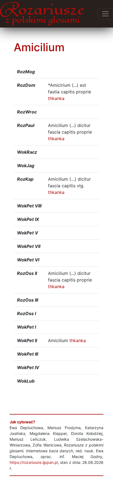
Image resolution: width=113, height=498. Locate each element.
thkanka (56, 98)
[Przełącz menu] (105, 13)
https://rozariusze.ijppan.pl (34, 462)
